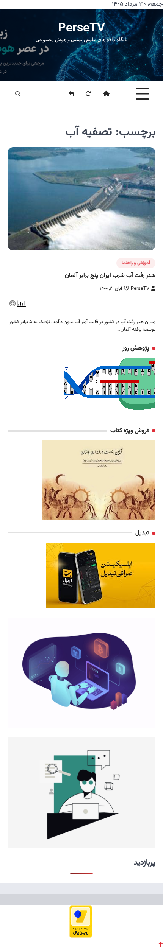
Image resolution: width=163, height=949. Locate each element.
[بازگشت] (66, 93)
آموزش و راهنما (136, 263)
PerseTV (81, 27)
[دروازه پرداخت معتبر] (80, 935)
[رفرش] (83, 93)
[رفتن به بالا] (160, 944)
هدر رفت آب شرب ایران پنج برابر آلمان (110, 275)
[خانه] (102, 94)
